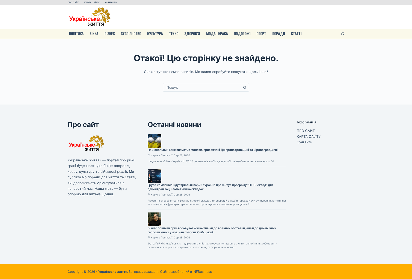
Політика (76, 33)
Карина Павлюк (161, 155)
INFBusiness (202, 272)
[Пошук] (342, 33)
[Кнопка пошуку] (245, 87)
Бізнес (110, 33)
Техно (173, 33)
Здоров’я (192, 33)
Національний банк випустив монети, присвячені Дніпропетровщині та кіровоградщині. (213, 150)
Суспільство (131, 33)
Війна (94, 33)
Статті (296, 33)
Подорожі (242, 33)
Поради (278, 33)
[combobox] (202, 87)
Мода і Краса (217, 33)
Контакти (111, 2)
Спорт (261, 33)
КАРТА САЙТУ (92, 2)
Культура (155, 33)
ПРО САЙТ (73, 2)
